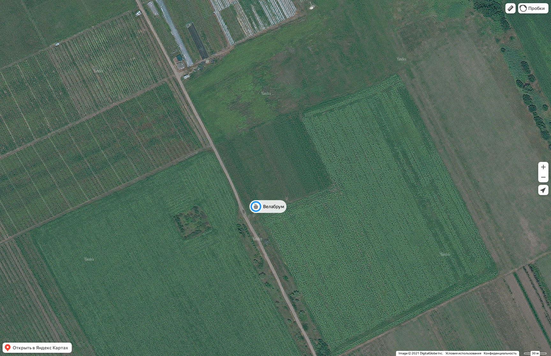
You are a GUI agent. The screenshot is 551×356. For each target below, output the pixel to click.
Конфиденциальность (500, 353)
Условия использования (463, 353)
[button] (510, 8)
